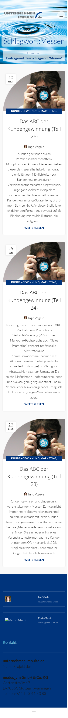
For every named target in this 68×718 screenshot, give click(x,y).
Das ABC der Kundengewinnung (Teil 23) (34, 476)
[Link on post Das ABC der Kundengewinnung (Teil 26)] (34, 91)
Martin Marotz (45, 618)
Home (31, 53)
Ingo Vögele (36, 147)
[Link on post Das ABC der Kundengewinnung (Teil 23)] (34, 439)
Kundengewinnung (25, 111)
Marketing (48, 111)
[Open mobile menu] (61, 15)
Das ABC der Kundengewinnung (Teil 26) (34, 129)
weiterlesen (34, 227)
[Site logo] (23, 15)
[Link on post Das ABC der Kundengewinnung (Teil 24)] (34, 262)
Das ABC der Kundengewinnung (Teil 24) (34, 300)
